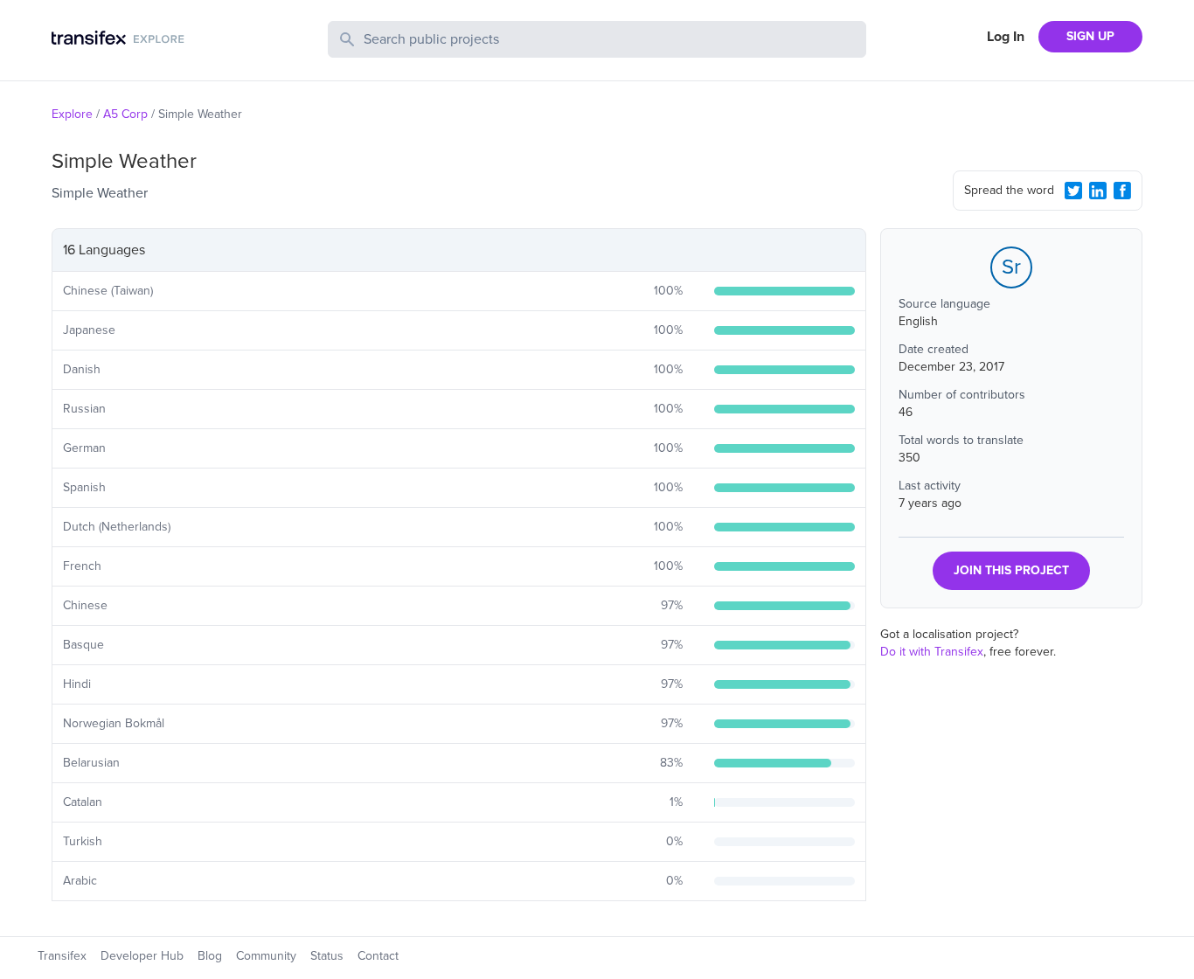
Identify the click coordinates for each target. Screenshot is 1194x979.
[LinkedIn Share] (1098, 190)
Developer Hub (142, 955)
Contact (378, 955)
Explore (72, 114)
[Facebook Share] (1122, 190)
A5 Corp (125, 114)
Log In (1005, 36)
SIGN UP (1090, 36)
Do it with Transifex (931, 651)
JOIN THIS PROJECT (1011, 570)
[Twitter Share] (1073, 190)
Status (327, 955)
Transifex (62, 955)
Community (266, 955)
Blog (210, 955)
